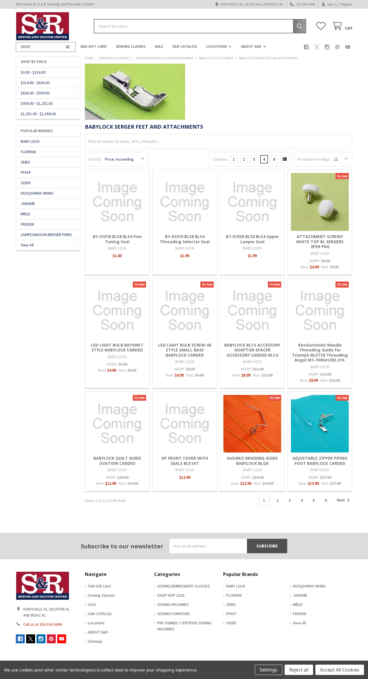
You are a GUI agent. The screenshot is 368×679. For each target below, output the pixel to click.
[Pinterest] (337, 47)
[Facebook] (306, 47)
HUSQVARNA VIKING (37, 193)
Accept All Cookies (339, 670)
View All (27, 245)
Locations (216, 46)
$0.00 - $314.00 (33, 72)
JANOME (28, 203)
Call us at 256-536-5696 (42, 624)
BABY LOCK (30, 141)
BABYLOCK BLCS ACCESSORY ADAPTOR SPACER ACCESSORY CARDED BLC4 (252, 350)
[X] (316, 47)
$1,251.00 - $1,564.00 (38, 113)
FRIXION (27, 224)
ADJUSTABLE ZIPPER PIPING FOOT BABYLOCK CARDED (319, 460)
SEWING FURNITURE (173, 613)
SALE (159, 46)
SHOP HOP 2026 (170, 595)
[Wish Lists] (322, 26)
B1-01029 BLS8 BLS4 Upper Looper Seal (252, 239)
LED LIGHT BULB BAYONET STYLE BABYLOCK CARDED (117, 347)
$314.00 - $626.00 (35, 82)
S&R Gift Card (93, 46)
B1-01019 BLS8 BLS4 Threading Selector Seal (185, 239)
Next (341, 500)
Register (346, 4)
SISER (25, 182)
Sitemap (95, 641)
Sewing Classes (130, 46)
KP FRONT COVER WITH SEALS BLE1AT (185, 460)
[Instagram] (327, 47)
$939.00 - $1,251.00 (37, 103)
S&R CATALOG (184, 46)
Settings (268, 670)
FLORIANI (28, 151)
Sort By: (95, 159)
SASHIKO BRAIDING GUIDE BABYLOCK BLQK (252, 460)
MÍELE (25, 213)
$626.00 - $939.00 (35, 93)
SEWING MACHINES (173, 604)
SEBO (25, 162)
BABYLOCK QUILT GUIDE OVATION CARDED (117, 460)
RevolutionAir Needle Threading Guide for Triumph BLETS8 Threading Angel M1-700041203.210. (320, 352)
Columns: (220, 159)
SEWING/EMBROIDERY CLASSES (183, 586)
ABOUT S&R (251, 46)
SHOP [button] (25, 46)
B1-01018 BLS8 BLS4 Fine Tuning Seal (117, 239)
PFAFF (26, 172)
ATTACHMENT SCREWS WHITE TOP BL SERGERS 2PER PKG (320, 241)
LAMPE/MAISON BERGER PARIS (46, 234)
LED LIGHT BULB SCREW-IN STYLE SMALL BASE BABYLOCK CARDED (184, 350)
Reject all (298, 670)
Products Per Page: (314, 159)
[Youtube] (347, 47)
